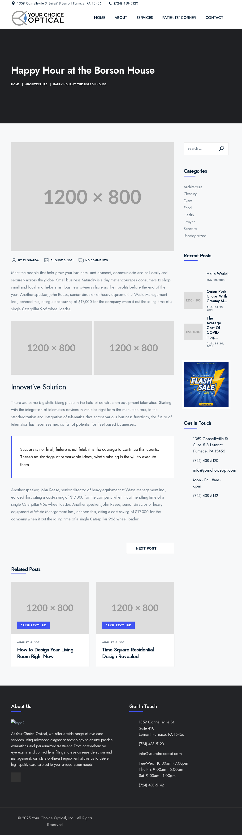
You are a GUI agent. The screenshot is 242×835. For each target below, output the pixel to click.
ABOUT (121, 17)
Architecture (36, 84)
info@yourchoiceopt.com (214, 470)
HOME (99, 17)
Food (188, 208)
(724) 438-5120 (126, 3)
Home (15, 84)
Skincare (190, 228)
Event (188, 201)
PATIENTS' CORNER (179, 17)
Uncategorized (195, 236)
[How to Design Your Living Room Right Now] (50, 607)
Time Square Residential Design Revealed (128, 653)
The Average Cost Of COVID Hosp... (214, 328)
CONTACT (214, 17)
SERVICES (145, 17)
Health (189, 215)
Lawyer (189, 222)
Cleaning (190, 194)
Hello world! (218, 273)
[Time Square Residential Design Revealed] (135, 607)
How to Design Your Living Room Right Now (45, 653)
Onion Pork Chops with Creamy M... (217, 296)
